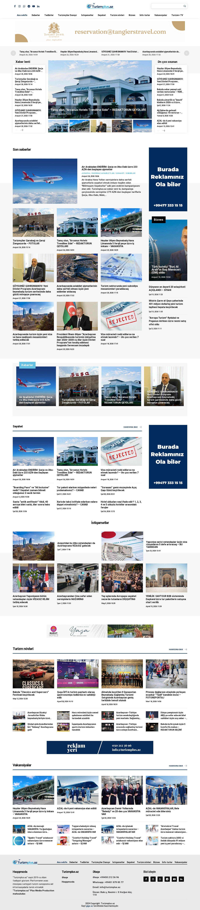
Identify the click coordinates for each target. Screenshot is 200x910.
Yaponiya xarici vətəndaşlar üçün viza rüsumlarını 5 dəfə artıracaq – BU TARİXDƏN (166, 544)
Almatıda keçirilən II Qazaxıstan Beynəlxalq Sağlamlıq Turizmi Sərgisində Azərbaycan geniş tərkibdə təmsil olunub (118, 696)
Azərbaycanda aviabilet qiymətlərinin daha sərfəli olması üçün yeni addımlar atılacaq (27, 124)
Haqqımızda (68, 882)
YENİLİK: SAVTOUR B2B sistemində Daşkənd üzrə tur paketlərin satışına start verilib (166, 599)
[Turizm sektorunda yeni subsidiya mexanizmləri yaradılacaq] (121, 268)
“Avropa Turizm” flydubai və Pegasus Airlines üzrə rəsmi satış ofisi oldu (167, 321)
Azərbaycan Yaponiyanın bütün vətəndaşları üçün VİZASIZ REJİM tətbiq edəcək (31, 599)
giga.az (89, 906)
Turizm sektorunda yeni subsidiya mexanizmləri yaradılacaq (119, 287)
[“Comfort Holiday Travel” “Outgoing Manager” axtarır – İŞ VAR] (63, 840)
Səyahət (102, 15)
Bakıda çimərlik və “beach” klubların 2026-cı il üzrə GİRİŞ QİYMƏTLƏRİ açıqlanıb (171, 102)
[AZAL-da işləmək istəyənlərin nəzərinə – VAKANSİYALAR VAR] (107, 829)
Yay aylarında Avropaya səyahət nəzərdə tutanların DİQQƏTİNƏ (118, 598)
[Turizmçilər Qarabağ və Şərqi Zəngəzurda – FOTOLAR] (33, 222)
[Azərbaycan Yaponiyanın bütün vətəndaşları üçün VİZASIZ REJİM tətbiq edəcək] (33, 577)
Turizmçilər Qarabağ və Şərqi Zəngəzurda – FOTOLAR (26, 81)
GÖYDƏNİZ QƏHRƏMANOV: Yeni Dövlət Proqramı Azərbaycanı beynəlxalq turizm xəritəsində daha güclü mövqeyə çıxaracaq (32, 290)
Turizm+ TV (177, 15)
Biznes (132, 15)
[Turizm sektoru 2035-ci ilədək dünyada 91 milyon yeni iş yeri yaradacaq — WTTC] (152, 840)
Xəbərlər (36, 15)
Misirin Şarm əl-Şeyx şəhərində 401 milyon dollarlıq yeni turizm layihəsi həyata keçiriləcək (166, 304)
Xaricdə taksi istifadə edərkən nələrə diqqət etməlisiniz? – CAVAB (77, 503)
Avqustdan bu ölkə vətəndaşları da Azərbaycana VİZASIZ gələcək (76, 544)
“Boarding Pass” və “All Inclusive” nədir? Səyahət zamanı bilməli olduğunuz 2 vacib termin (31, 490)
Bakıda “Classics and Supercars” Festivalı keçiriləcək (31, 693)
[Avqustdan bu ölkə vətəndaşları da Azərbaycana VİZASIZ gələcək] (33, 546)
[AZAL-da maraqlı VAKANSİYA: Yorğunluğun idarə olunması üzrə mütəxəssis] (19, 829)
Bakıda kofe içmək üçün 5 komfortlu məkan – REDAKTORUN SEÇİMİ (173, 727)
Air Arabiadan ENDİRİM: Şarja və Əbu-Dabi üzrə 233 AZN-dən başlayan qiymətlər (29, 71)
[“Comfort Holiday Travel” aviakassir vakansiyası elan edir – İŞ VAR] (107, 840)
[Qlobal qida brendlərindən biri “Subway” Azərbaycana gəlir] (19, 727)
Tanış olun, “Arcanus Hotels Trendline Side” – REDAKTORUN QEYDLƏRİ (51, 52)
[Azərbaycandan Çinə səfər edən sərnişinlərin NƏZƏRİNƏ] (78, 577)
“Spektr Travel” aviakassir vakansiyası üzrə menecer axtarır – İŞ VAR (40, 841)
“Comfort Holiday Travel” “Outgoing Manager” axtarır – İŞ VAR (84, 841)
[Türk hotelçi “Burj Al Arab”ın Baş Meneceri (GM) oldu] (168, 250)
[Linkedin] (38, 6)
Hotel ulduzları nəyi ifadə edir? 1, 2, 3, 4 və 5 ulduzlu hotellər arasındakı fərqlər (121, 504)
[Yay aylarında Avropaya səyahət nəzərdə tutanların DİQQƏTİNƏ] (122, 577)
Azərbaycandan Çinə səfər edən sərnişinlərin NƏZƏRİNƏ (74, 598)
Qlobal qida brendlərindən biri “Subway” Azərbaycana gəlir (40, 727)
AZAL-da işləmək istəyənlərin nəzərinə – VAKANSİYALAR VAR (127, 829)
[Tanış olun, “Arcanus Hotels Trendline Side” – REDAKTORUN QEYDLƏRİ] (77, 222)
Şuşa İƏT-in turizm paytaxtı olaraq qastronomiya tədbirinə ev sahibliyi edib (76, 695)
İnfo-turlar (145, 15)
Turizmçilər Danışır (67, 15)
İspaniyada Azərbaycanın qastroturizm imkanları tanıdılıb (84, 727)
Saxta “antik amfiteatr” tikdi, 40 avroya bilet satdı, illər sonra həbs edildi (31, 504)
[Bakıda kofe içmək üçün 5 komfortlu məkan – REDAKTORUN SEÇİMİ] (152, 727)
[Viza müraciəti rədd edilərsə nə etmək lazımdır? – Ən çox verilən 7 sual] (121, 316)
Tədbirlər (49, 15)
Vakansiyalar (160, 15)
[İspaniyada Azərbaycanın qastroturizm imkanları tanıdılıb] (63, 727)
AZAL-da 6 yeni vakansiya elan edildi (76, 808)
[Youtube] (33, 6)
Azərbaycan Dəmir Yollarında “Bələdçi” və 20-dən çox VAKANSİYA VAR (120, 811)
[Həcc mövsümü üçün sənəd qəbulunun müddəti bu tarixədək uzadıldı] (63, 715)
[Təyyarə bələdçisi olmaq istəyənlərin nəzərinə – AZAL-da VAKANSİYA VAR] (63, 829)
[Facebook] (15, 6)
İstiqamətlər (87, 15)
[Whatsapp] (24, 6)
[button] (186, 53)
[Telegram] (29, 6)
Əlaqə (65, 877)
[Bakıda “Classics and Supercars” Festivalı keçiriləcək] (33, 673)
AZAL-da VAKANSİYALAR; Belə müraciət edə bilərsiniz (162, 810)
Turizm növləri (117, 15)
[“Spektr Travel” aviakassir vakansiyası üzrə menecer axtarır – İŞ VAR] (19, 840)
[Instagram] (19, 6)
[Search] (184, 6)
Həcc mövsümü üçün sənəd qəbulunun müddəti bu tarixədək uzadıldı (85, 715)
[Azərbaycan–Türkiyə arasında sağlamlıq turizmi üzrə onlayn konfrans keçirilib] (107, 727)
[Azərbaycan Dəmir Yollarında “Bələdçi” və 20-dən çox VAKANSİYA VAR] (122, 790)
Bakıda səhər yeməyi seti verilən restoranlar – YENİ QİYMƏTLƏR (169, 91)
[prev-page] (17, 130)
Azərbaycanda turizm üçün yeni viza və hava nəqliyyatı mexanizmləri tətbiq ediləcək (32, 337)
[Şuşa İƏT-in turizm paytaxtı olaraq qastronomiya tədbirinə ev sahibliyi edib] (78, 673)
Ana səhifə (22, 15)
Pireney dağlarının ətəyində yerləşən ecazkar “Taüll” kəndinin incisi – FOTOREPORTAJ (166, 695)
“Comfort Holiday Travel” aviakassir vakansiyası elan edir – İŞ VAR (129, 841)
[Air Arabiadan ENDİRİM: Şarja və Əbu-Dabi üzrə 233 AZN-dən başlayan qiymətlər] (45, 181)
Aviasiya (86, 173)
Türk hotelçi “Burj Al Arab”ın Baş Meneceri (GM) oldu (166, 269)
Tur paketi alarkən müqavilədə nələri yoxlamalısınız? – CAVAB (76, 489)
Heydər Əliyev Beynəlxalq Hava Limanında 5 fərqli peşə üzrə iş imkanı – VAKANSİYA (97, 52)
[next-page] (22, 130)
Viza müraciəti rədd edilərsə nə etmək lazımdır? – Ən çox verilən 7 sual (120, 337)
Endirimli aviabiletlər (103, 173)
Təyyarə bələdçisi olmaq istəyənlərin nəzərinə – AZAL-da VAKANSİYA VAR (84, 829)
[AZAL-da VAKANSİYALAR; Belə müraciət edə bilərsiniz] (166, 790)
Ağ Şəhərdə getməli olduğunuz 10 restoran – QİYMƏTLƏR (169, 113)
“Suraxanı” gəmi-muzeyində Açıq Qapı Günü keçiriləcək (118, 489)
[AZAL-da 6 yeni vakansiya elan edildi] (78, 790)
